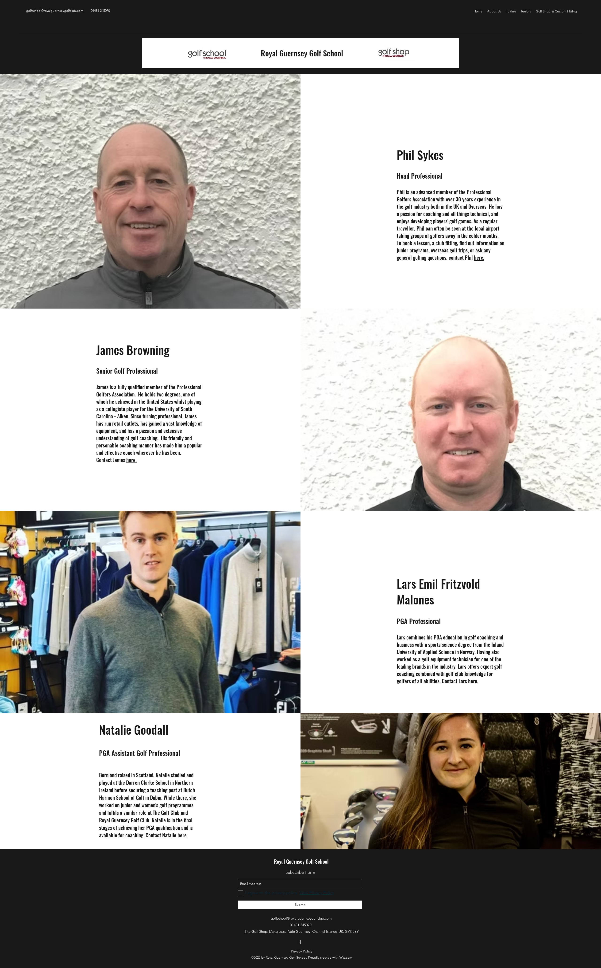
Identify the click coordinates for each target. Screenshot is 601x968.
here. (479, 257)
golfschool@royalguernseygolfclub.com (54, 10)
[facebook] (300, 942)
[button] (494, 11)
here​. (131, 459)
